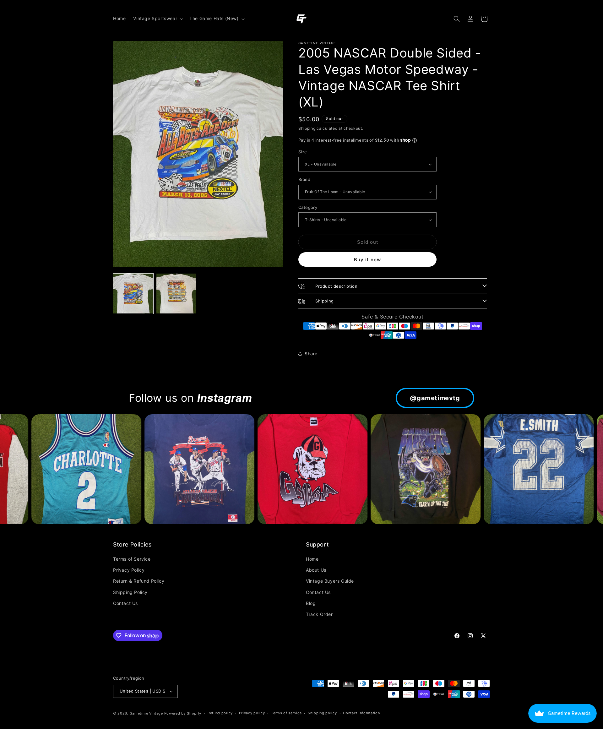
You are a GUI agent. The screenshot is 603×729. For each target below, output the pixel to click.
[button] (157, 18)
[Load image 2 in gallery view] (176, 294)
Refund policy (220, 713)
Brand (304, 179)
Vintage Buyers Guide (330, 581)
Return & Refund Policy (138, 581)
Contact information (361, 713)
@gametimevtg (435, 398)
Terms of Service (132, 559)
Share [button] (311, 353)
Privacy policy (252, 713)
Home (312, 559)
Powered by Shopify (183, 713)
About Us (316, 570)
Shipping (307, 128)
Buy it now (367, 260)
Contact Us (125, 603)
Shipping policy (322, 713)
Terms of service (286, 713)
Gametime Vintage (146, 713)
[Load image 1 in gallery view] (133, 294)
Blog (311, 603)
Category (307, 207)
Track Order (319, 614)
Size (302, 151)
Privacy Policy (128, 570)
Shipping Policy (130, 592)
